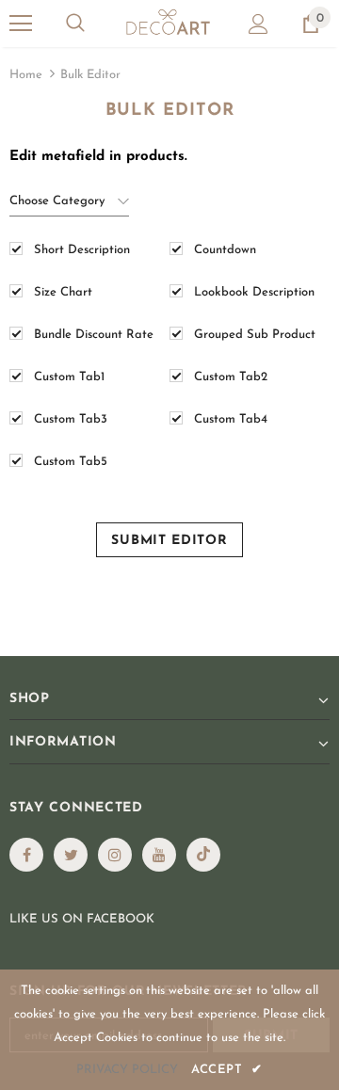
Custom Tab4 (230, 419)
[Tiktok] (203, 855)
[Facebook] (26, 855)
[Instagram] (115, 855)
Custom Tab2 (230, 377)
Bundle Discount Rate (93, 335)
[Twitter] (71, 855)
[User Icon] (258, 24)
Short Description (82, 250)
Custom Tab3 (70, 419)
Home (25, 75)
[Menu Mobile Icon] (20, 23)
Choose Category (57, 201)
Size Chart (63, 292)
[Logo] (167, 23)
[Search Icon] (75, 23)
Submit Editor (169, 541)
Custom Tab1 (69, 377)
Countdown (225, 250)
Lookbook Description (254, 292)
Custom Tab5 (70, 462)
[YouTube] (159, 855)
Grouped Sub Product (254, 335)
